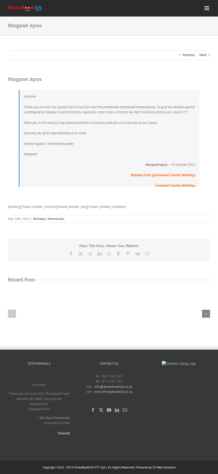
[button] (12, 314)
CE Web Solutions (164, 467)
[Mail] (125, 410)
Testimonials (55, 219)
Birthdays (39, 219)
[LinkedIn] (117, 410)
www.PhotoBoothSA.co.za (113, 391)
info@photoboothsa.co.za (113, 386)
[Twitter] (101, 410)
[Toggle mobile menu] (207, 8)
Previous (188, 55)
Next (203, 55)
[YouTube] (109, 410)
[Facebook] (93, 410)
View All (64, 433)
